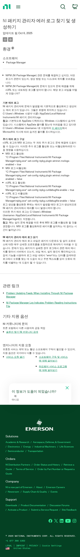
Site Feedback (69, 509)
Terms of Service (25, 469)
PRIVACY (33, 545)
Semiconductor (16, 451)
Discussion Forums (59, 505)
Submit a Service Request (44, 509)
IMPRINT (20, 545)
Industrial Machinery (45, 446)
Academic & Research (17, 442)
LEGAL (9, 545)
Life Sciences (67, 446)
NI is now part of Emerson (19, 487)
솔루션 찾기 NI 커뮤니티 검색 (22, 332)
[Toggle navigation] (19, 7)
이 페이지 (57, 128)
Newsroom (13, 491)
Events (54, 491)
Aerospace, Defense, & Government (52, 442)
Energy (27, 446)
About (39, 487)
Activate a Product (17, 509)
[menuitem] (63, 7)
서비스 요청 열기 (15, 357)
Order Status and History (47, 464)
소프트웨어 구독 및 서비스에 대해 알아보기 (53, 358)
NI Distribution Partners (18, 464)
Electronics (14, 446)
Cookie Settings (52, 545)
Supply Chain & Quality (35, 491)
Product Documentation (33, 505)
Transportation (35, 451)
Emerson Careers (55, 487)
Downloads (11, 505)
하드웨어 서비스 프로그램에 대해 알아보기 (53, 368)
